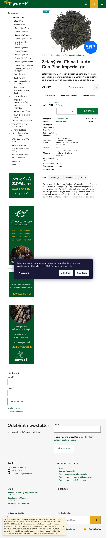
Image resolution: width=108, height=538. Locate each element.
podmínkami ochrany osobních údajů (74, 438)
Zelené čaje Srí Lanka (23, 58)
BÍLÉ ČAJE (18, 21)
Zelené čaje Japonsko (23, 38)
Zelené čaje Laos (21, 51)
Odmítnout (66, 272)
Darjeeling (15, 161)
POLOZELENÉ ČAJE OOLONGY (22, 82)
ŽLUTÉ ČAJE (19, 87)
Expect (92, 95)
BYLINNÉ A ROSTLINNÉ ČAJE (21, 101)
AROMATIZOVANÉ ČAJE (22, 92)
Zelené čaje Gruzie (22, 55)
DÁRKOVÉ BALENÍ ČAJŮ (22, 116)
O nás (61, 468)
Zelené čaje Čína (22, 28)
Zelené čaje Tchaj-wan (24, 65)
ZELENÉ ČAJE (19, 24)
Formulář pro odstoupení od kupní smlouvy (76, 477)
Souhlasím (82, 272)
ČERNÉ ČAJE (19, 74)
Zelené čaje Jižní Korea (24, 62)
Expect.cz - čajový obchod (21, 473)
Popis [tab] (44, 177)
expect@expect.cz (18, 467)
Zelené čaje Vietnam (23, 35)
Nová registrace (14, 408)
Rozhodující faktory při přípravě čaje (23, 493)
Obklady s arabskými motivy (20, 149)
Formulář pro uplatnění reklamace (72, 480)
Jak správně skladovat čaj (18, 504)
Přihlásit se (17, 401)
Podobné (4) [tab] (71, 177)
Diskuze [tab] (83, 177)
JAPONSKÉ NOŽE (18, 130)
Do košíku (89, 111)
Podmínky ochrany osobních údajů (73, 474)
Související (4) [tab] (56, 177)
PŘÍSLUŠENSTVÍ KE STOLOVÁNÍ (19, 134)
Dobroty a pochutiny (19, 154)
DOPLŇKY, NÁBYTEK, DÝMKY (20, 140)
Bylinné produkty (18, 157)
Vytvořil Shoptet (94, 529)
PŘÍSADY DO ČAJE (22, 111)
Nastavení (24, 272)
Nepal (13, 164)
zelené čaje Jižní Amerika (21, 43)
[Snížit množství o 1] (60, 111)
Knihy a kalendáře (18, 145)
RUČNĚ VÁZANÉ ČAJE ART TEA (23, 107)
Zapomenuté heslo (15, 411)
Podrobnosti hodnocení (74, 55)
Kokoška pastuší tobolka (18, 498)
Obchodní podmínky (67, 471)
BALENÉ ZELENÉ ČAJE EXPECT (24, 70)
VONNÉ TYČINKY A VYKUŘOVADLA (19, 125)
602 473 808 (16, 470)
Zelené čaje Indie (21, 47)
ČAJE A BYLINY (18, 17)
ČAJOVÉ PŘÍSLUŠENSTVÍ (22, 120)
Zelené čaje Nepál (22, 31)
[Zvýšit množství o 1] (72, 111)
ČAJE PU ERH (20, 78)
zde (70, 266)
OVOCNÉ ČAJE (20, 96)
